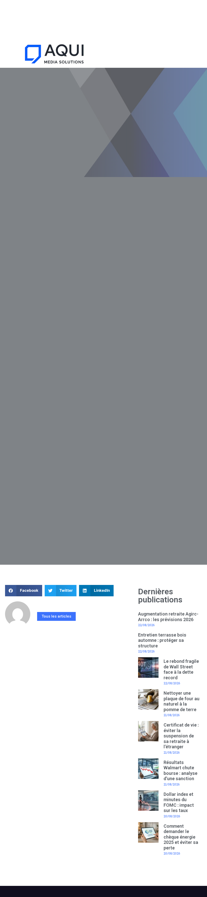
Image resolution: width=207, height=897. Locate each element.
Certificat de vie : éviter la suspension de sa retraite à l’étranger (181, 735)
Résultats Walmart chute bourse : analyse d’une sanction (180, 770)
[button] (155, 55)
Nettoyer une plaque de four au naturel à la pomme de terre (181, 701)
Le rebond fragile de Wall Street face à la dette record (181, 669)
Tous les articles (56, 616)
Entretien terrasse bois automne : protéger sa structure (162, 640)
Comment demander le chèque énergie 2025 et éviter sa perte (181, 836)
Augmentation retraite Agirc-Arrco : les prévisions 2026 (168, 616)
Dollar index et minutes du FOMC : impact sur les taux (179, 802)
